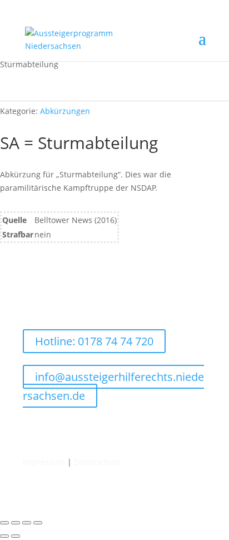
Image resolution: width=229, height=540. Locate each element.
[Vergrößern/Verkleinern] (4, 522)
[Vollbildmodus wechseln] (15, 522)
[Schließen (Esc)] (37, 522)
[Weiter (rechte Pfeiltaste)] (15, 536)
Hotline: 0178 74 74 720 (94, 341)
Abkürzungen (65, 111)
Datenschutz (97, 462)
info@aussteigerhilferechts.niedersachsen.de (113, 386)
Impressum (44, 462)
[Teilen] (26, 522)
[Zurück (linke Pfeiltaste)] (4, 536)
